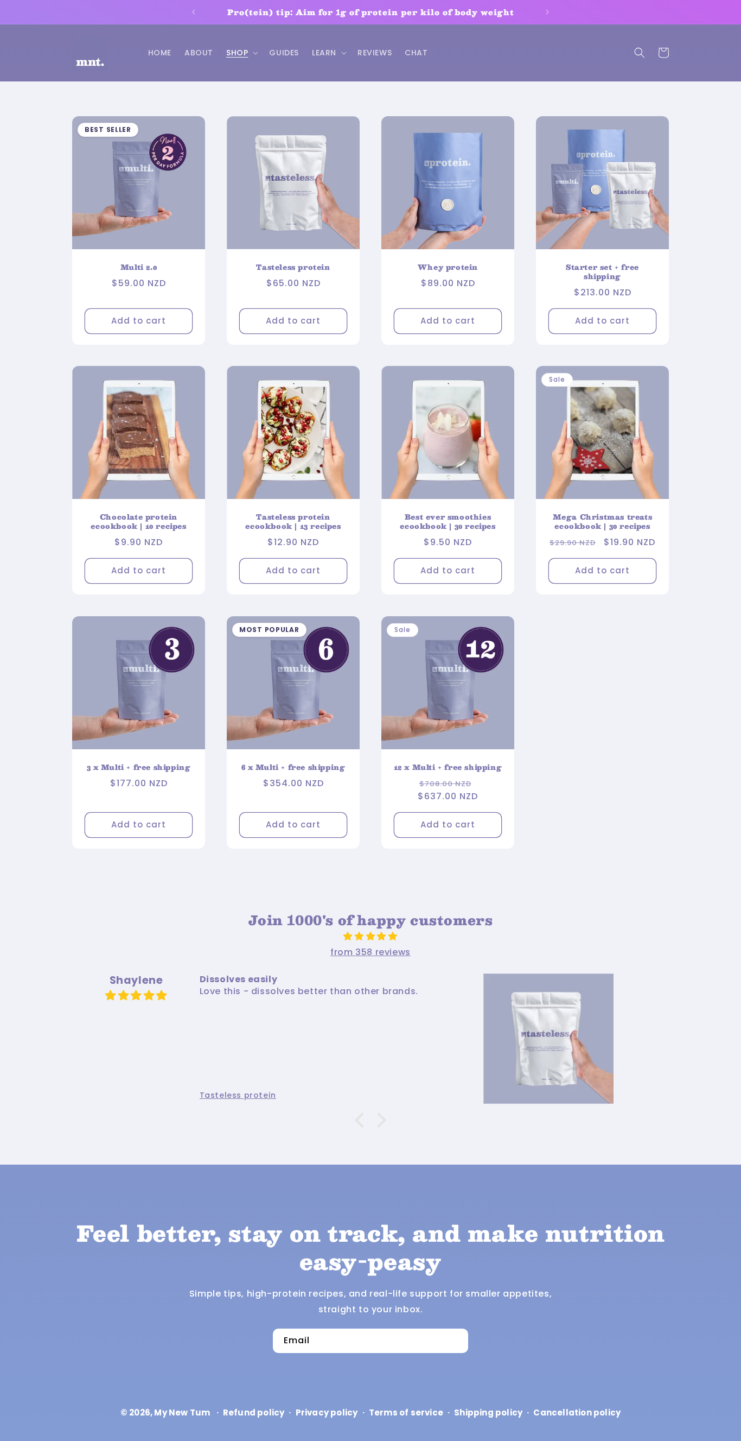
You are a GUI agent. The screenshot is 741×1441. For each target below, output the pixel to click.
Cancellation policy (577, 1412)
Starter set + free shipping (602, 272)
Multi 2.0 (138, 267)
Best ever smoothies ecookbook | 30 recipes (447, 522)
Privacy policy (327, 1412)
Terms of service (406, 1412)
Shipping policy (488, 1412)
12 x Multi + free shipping (448, 768)
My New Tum (182, 1412)
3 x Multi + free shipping (139, 768)
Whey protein (448, 267)
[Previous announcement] (194, 12)
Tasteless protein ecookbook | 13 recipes (293, 522)
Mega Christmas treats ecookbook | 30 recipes (603, 522)
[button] (241, 52)
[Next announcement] (547, 12)
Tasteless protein (293, 267)
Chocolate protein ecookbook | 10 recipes (138, 522)
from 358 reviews (370, 952)
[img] (370, 936)
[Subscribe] (456, 1341)
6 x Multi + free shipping (293, 768)
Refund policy (254, 1412)
